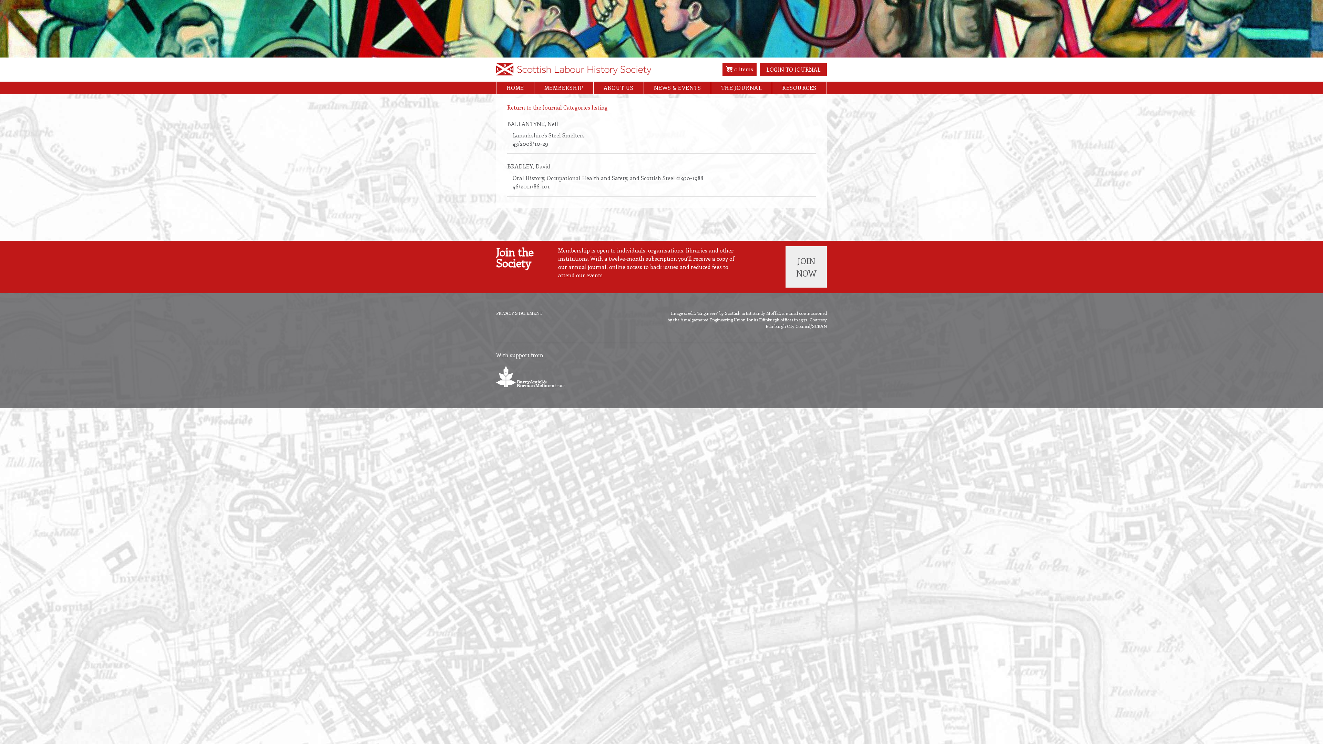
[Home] (573, 71)
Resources (799, 87)
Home (515, 87)
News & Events (677, 87)
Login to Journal (793, 69)
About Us (619, 87)
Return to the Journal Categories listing (557, 107)
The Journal (741, 87)
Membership (563, 87)
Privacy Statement (519, 313)
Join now (806, 267)
